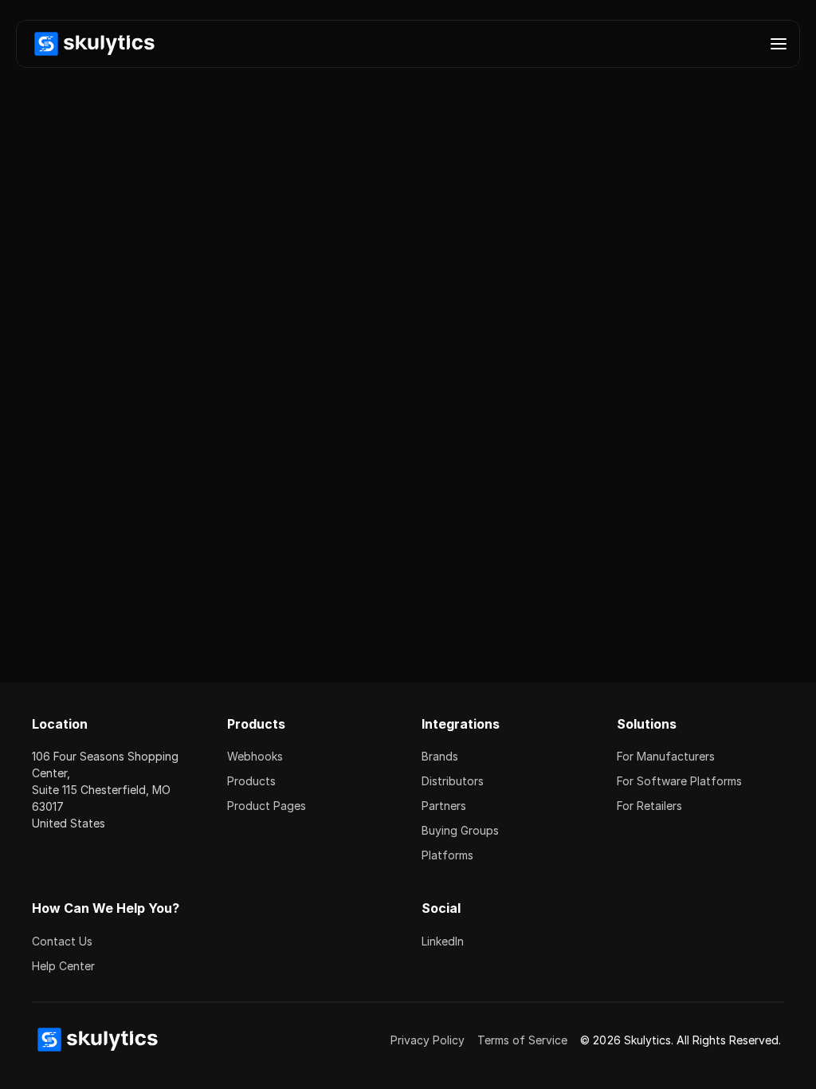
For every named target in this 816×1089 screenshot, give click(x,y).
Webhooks (255, 756)
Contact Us (62, 941)
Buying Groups (460, 830)
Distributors (453, 781)
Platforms (447, 855)
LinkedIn (443, 941)
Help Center (63, 966)
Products (251, 781)
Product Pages (266, 805)
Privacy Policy (427, 1040)
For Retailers (649, 805)
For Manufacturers (666, 756)
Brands (440, 756)
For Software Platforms (679, 781)
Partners (444, 805)
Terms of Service (522, 1040)
